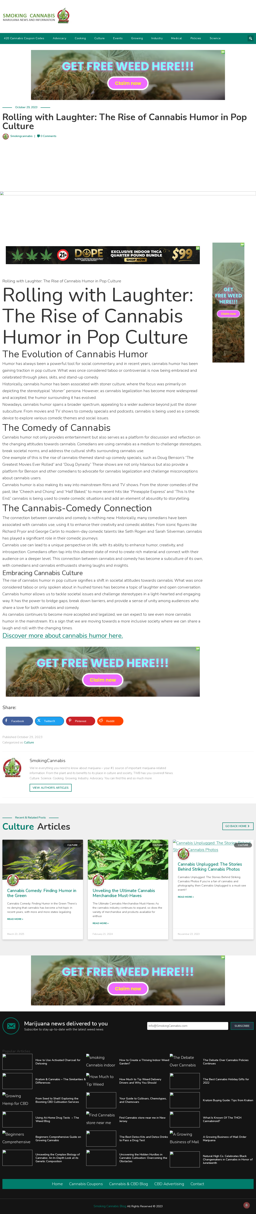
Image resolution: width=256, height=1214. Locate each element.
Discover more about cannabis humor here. (62, 635)
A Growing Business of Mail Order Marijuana (224, 1138)
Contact (197, 1184)
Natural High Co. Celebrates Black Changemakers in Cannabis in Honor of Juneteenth (228, 1159)
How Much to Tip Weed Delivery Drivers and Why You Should (140, 1081)
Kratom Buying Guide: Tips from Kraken (228, 1100)
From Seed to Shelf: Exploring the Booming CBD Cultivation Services (57, 1100)
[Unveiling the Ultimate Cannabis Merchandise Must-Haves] (128, 859)
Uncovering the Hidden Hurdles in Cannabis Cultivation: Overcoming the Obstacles (143, 1158)
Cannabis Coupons (86, 1184)
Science (215, 38)
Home (57, 1184)
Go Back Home (236, 826)
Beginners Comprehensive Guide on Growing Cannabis (58, 1138)
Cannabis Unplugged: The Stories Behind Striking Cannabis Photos (210, 866)
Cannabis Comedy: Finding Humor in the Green (41, 893)
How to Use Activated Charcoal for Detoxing (58, 1061)
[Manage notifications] (246, 1205)
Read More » (15, 919)
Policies (196, 38)
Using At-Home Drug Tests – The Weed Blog (57, 1119)
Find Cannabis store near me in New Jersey (142, 1119)
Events (118, 38)
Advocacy (59, 38)
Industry (157, 38)
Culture (99, 38)
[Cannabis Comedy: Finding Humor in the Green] (42, 859)
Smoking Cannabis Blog (110, 1206)
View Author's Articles (51, 788)
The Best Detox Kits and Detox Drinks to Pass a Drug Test (143, 1138)
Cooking (80, 38)
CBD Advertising (169, 1184)
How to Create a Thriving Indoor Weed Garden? (144, 1061)
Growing (137, 38)
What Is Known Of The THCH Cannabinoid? (222, 1119)
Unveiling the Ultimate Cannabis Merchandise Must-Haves (124, 893)
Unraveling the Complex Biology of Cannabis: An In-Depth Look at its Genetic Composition (58, 1158)
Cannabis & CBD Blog (128, 1184)
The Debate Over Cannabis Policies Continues (226, 1061)
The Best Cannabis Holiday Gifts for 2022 (226, 1081)
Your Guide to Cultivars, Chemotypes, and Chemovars (143, 1100)
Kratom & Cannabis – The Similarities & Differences (61, 1081)
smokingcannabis (21, 136)
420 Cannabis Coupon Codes (24, 38)
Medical (176, 38)
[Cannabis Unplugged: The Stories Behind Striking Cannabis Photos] (213, 846)
